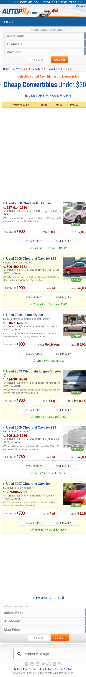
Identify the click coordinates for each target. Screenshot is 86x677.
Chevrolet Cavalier (57, 473)
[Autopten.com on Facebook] (26, 664)
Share (82, 6)
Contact (68, 669)
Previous (41, 598)
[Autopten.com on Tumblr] (54, 664)
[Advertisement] (43, 152)
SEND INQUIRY (63, 241)
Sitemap (33, 669)
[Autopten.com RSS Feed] (60, 664)
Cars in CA (41, 360)
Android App (20, 669)
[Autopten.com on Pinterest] (32, 664)
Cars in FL (39, 247)
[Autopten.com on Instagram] (37, 664)
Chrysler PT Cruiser (57, 247)
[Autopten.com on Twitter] (43, 664)
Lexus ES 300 (57, 360)
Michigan (39, 529)
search (59, 60)
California (39, 416)
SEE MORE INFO (34, 241)
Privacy (58, 669)
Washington (39, 304)
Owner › (7, 214)
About (43, 669)
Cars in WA (39, 473)
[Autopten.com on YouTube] (49, 664)
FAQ (50, 669)
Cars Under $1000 (58, 304)
